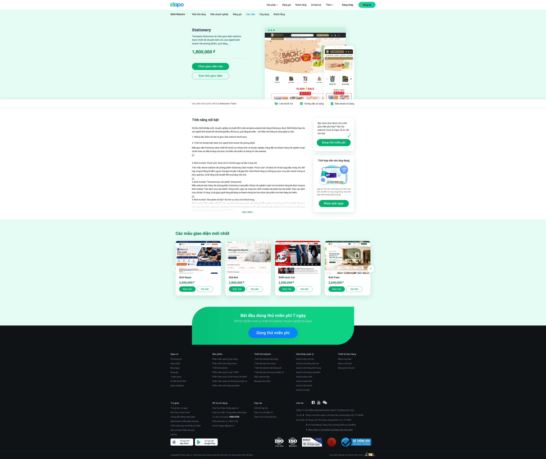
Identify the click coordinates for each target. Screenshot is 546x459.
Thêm (329, 4)
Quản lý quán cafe (304, 376)
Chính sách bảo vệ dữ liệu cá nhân (185, 425)
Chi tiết (205, 289)
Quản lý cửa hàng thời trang (308, 368)
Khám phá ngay (334, 203)
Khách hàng (301, 4)
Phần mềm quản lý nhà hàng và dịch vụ (229, 381)
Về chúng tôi (176, 359)
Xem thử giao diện (210, 75)
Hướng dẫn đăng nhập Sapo (182, 417)
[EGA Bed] (248, 257)
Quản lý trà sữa (303, 390)
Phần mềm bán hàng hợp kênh (226, 385)
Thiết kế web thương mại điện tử (269, 372)
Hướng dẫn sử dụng (314, 103)
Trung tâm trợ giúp (179, 408)
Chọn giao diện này (210, 66)
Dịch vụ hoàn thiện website (182, 430)
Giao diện (250, 14)
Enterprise (316, 4)
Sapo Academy (177, 385)
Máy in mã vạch (345, 363)
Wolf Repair (185, 277)
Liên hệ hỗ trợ (286, 103)
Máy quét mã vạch (346, 368)
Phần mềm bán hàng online (224, 363)
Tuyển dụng (175, 376)
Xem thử (187, 289)
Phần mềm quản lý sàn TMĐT (225, 372)
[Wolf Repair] (198, 257)
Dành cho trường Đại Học (265, 417)
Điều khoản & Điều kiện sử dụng (184, 421)
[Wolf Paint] (347, 257)
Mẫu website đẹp (262, 376)
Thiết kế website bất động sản (268, 368)
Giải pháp (271, 4)
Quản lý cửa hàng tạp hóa (307, 363)
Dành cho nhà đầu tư (263, 412)
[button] (370, 268)
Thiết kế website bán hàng (266, 359)
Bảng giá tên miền (262, 381)
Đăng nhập (347, 4)
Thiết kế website (220, 368)
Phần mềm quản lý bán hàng (225, 359)
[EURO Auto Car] (298, 257)
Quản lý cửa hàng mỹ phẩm (308, 372)
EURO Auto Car (287, 277)
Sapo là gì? (175, 363)
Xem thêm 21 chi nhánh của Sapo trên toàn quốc (330, 429)
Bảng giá (286, 4)
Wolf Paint (334, 277)
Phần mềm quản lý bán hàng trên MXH (229, 376)
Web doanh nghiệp (219, 14)
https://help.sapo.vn (229, 408)
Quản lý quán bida (304, 381)
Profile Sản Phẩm (178, 381)
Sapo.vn (189, 455)
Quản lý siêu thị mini (305, 359)
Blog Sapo (174, 368)
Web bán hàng (199, 14)
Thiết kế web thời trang (264, 363)
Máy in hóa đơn (344, 359)
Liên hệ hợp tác (261, 408)
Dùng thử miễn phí (333, 142)
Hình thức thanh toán (180, 412)
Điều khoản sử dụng (344, 103)
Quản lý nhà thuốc (304, 385)
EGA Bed (233, 277)
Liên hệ (173, 434)
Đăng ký (367, 4)
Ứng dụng (264, 14)
